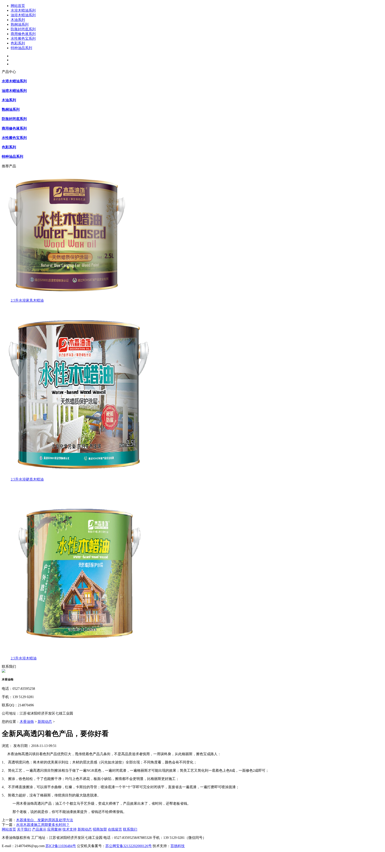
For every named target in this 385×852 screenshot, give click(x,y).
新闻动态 (45, 721)
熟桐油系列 (20, 24)
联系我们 (130, 829)
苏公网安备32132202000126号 (128, 846)
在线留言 (115, 829)
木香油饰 (27, 721)
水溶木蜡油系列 (23, 10)
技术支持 (69, 829)
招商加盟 (100, 829)
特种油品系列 (21, 48)
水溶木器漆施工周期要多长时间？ (43, 825)
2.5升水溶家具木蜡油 (27, 300)
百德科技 (177, 846)
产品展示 (39, 829)
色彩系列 (18, 43)
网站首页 (18, 6)
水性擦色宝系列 (23, 38)
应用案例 (54, 829)
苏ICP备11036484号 (60, 846)
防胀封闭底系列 (23, 29)
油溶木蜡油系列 (23, 15)
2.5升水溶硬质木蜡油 (27, 479)
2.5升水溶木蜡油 (24, 658)
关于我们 (24, 829)
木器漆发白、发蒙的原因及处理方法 (44, 820)
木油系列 (18, 20)
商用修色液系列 (23, 34)
